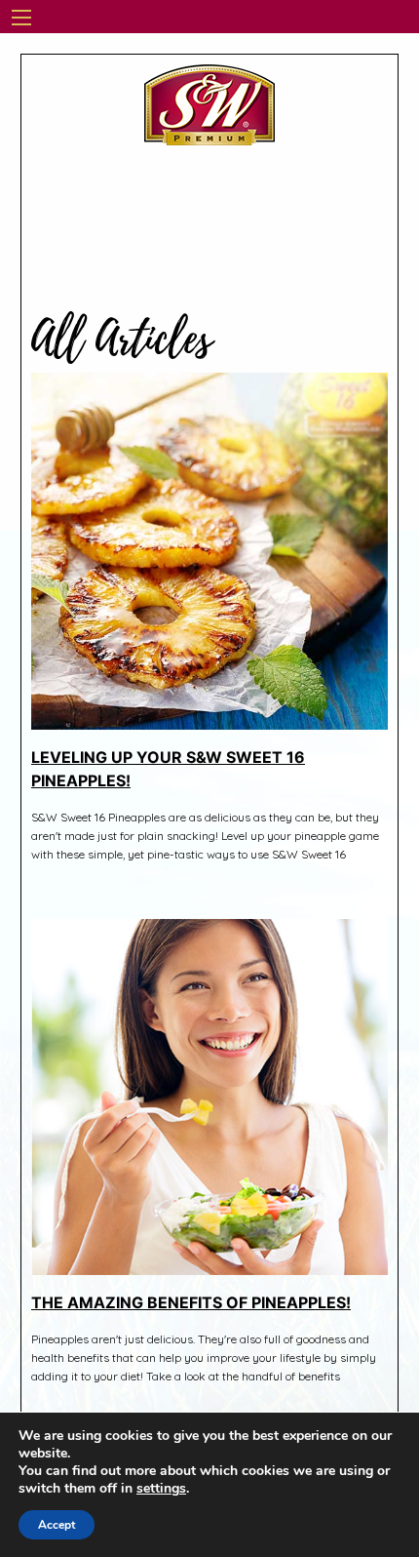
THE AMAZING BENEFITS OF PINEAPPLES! (191, 1302)
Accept (56, 1525)
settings (161, 1488)
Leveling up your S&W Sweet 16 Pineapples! (168, 768)
